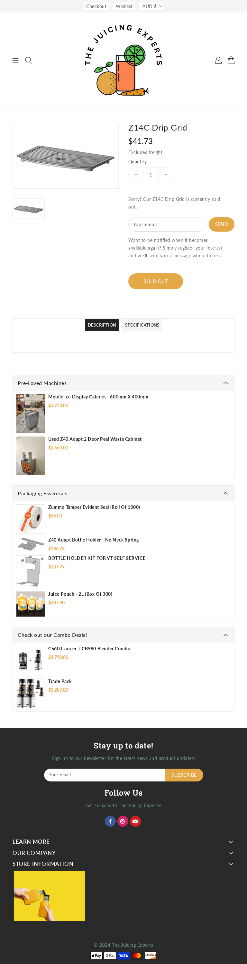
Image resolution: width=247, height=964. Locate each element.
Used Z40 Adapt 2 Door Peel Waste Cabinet (95, 439)
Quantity (137, 161)
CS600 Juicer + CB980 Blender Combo (89, 648)
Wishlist (124, 6)
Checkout (96, 6)
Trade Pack (60, 681)
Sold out (156, 281)
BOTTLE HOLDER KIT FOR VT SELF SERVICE (96, 558)
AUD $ (149, 6)
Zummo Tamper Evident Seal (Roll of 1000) (94, 507)
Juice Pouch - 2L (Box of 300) (80, 594)
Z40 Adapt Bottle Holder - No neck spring (93, 539)
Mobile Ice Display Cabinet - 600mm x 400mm (98, 396)
